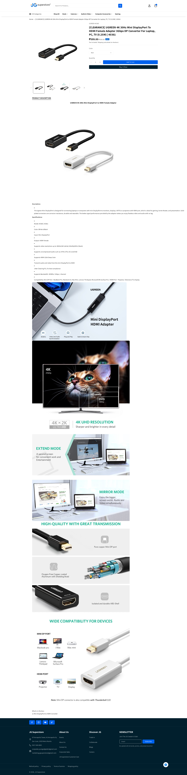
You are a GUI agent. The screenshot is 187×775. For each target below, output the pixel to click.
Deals (64, 14)
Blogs (91, 747)
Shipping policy (73, 766)
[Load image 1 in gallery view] (39, 88)
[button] (155, 6)
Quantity (92, 58)
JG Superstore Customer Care (69, 757)
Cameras (74, 14)
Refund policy (34, 766)
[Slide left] (31, 88)
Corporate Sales (64, 752)
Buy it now (123, 67)
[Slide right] (84, 88)
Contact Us (63, 747)
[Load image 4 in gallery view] (76, 88)
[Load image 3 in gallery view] (64, 88)
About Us (62, 742)
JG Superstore (40, 772)
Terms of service (59, 766)
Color (91, 48)
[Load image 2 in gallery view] (51, 88)
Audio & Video (86, 14)
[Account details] (149, 6)
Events (61, 737)
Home (31, 19)
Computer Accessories (103, 14)
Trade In (92, 737)
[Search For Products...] (120, 6)
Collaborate (93, 742)
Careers (91, 752)
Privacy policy (46, 766)
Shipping (100, 42)
